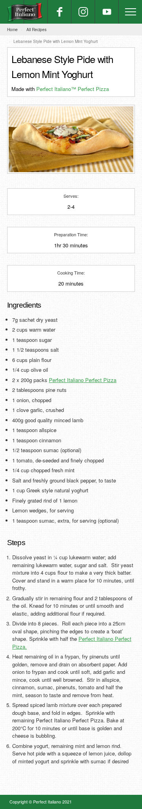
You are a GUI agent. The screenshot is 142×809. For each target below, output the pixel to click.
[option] (71, 139)
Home (12, 29)
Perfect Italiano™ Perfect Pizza (72, 89)
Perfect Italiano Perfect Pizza (82, 380)
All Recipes (36, 29)
